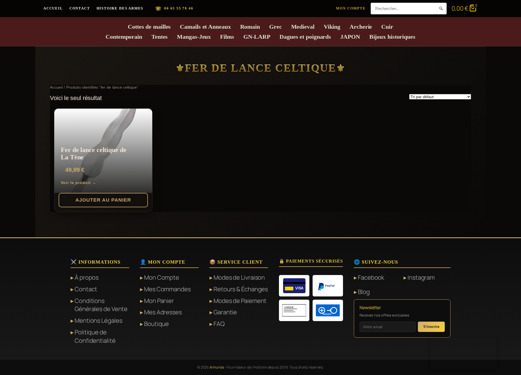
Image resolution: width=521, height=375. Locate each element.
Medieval (302, 26)
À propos (87, 277)
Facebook (371, 277)
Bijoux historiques (392, 36)
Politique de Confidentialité (95, 336)
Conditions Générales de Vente (101, 305)
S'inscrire (431, 327)
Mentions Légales (98, 320)
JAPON (350, 36)
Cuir (387, 26)
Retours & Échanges (241, 289)
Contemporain (124, 36)
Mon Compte (351, 8)
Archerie (361, 26)
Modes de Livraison (239, 277)
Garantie (225, 312)
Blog (364, 292)
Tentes (159, 36)
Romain (250, 26)
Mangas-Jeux (194, 36)
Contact (79, 8)
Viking (332, 26)
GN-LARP (256, 36)
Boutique (156, 324)
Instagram (421, 277)
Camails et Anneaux (205, 26)
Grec (275, 26)
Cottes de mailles (149, 26)
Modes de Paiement (240, 301)
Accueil (53, 8)
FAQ (219, 324)
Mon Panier (159, 301)
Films (227, 36)
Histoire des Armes (120, 8)
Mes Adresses (163, 312)
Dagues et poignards (305, 36)
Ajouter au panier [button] (103, 200)
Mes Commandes (167, 289)
